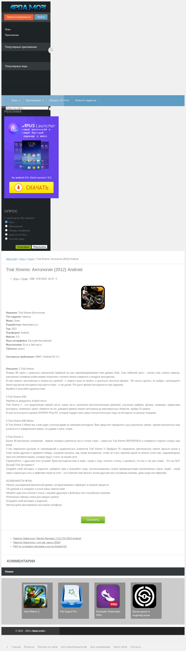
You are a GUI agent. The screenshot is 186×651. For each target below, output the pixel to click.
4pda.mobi (25, 7)
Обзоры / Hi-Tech (59, 100)
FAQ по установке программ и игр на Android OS (40, 546)
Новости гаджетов (85, 100)
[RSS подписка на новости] (7, 255)
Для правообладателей (74, 647)
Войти (41, 16)
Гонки (24, 278)
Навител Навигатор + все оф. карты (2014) (36, 542)
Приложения (12, 35)
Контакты (136, 647)
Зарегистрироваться (19, 16)
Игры (8, 29)
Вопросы (29, 647)
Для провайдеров (100, 647)
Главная (15, 647)
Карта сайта (120, 647)
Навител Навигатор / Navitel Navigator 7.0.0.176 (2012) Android (47, 538)
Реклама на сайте (47, 647)
